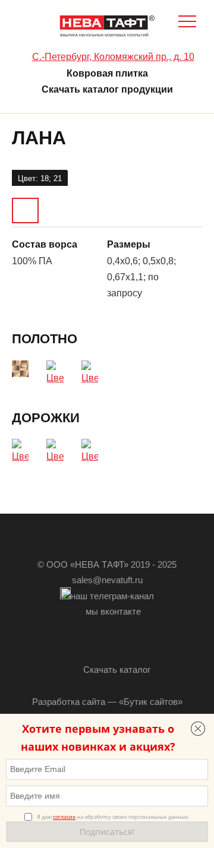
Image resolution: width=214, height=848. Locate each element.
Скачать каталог (116, 670)
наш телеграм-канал (112, 596)
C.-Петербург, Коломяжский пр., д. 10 (113, 57)
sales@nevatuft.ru (107, 580)
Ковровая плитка (107, 73)
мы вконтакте (113, 611)
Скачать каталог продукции (107, 89)
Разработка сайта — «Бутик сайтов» (107, 702)
